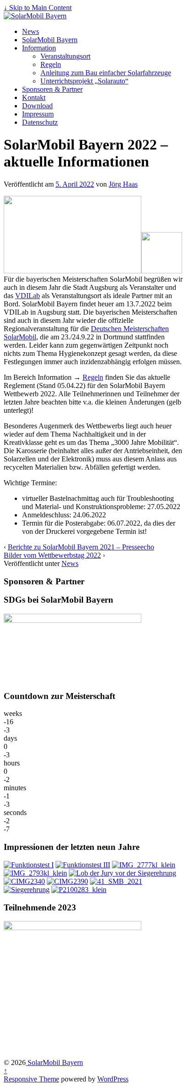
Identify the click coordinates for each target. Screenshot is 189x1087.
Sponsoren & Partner (52, 89)
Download (37, 106)
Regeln (50, 64)
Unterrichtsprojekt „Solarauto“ (84, 81)
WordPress (112, 1079)
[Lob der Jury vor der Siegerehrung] (122, 873)
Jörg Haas (123, 184)
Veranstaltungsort (65, 56)
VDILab (27, 295)
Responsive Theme (31, 1079)
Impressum (38, 114)
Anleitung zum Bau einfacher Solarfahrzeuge (105, 73)
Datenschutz (40, 122)
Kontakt (33, 97)
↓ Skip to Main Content (38, 7)
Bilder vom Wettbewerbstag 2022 (52, 555)
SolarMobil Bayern (50, 40)
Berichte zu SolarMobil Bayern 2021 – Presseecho (81, 547)
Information (39, 48)
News (30, 31)
